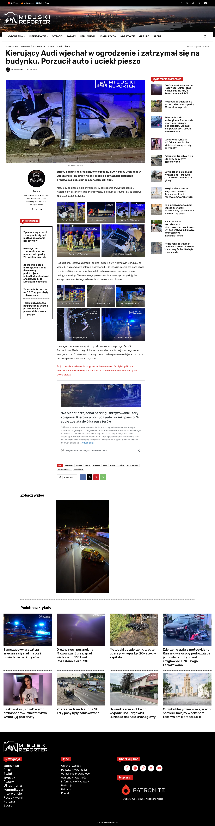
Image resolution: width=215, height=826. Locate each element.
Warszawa (25, 46)
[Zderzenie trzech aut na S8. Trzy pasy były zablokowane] (156, 160)
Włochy (113, 465)
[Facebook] (181, 3)
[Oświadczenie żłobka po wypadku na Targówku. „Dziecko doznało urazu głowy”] (156, 176)
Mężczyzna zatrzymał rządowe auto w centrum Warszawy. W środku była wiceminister (179, 248)
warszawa (69, 465)
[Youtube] (205, 3)
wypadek (96, 465)
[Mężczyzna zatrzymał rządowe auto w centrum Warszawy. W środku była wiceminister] (156, 248)
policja (79, 465)
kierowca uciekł (64, 469)
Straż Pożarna (63, 46)
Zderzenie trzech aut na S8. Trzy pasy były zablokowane (36, 292)
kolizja (87, 465)
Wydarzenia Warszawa (167, 79)
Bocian (19, 70)
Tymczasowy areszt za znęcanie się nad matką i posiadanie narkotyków (35, 236)
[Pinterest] (96, 477)
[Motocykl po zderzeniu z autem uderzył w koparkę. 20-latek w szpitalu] (156, 106)
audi (105, 465)
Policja (51, 46)
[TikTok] (193, 3)
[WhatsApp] (103, 477)
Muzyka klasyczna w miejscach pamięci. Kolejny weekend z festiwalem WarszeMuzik (179, 192)
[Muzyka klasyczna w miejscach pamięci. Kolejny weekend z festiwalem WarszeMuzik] (156, 193)
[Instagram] (187, 3)
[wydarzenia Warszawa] (106, 18)
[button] (205, 36)
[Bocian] (8, 69)
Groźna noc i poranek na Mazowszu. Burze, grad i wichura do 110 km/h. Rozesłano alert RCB (179, 89)
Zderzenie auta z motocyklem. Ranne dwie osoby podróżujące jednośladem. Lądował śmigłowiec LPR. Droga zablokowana (36, 273)
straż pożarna (132, 465)
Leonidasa (78, 469)
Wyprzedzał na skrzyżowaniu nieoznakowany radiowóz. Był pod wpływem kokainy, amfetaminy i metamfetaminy (180, 228)
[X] (199, 3)
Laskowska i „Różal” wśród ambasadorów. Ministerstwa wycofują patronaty (178, 144)
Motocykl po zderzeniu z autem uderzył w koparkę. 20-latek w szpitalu (34, 252)
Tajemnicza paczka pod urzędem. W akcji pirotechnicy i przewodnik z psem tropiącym (35, 309)
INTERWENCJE (39, 46)
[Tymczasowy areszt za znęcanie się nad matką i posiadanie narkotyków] (28, 630)
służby (121, 465)
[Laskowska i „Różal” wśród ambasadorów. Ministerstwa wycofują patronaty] (156, 144)
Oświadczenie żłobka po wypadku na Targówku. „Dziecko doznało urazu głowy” (178, 176)
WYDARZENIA (12, 46)
